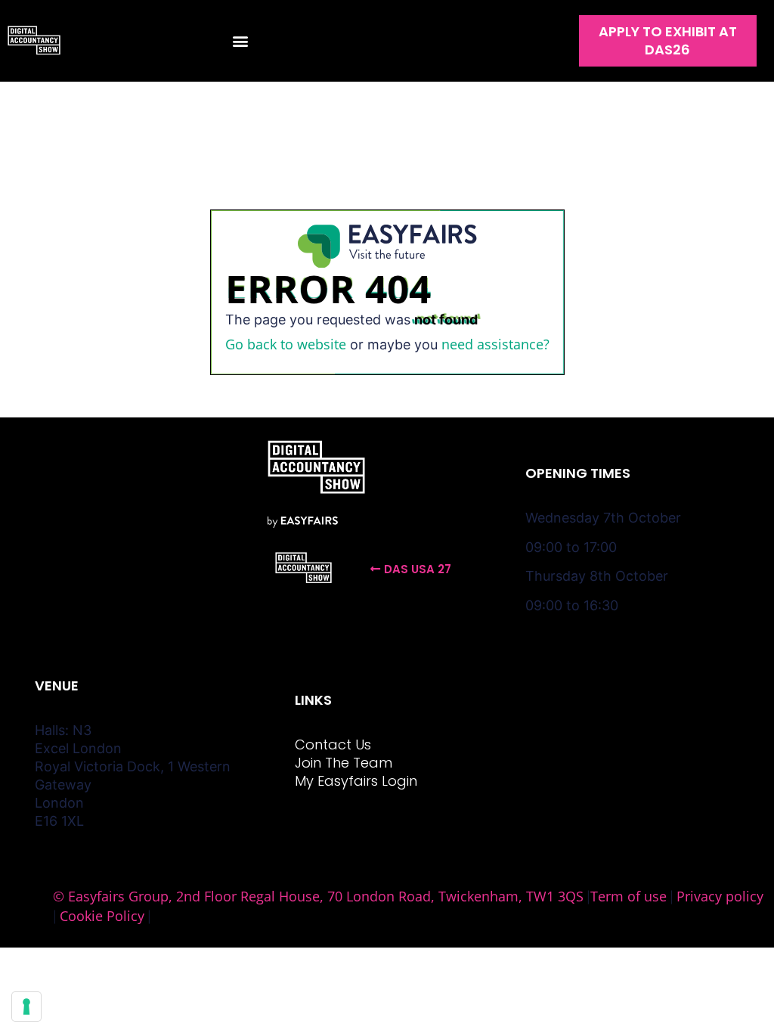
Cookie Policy (102, 916)
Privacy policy (719, 896)
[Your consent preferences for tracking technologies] (26, 1006)
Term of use (628, 896)
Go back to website (285, 344)
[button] (240, 41)
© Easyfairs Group (111, 896)
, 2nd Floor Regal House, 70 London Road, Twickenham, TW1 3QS (376, 896)
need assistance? (495, 344)
